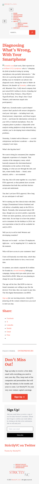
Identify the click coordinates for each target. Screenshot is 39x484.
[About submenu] (19, 21)
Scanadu (23, 85)
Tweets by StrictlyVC (12, 451)
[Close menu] (11, 9)
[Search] (32, 32)
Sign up (5, 298)
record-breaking (19, 270)
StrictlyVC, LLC (16, 479)
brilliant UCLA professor (13, 68)
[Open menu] (4, 21)
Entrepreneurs (25, 351)
